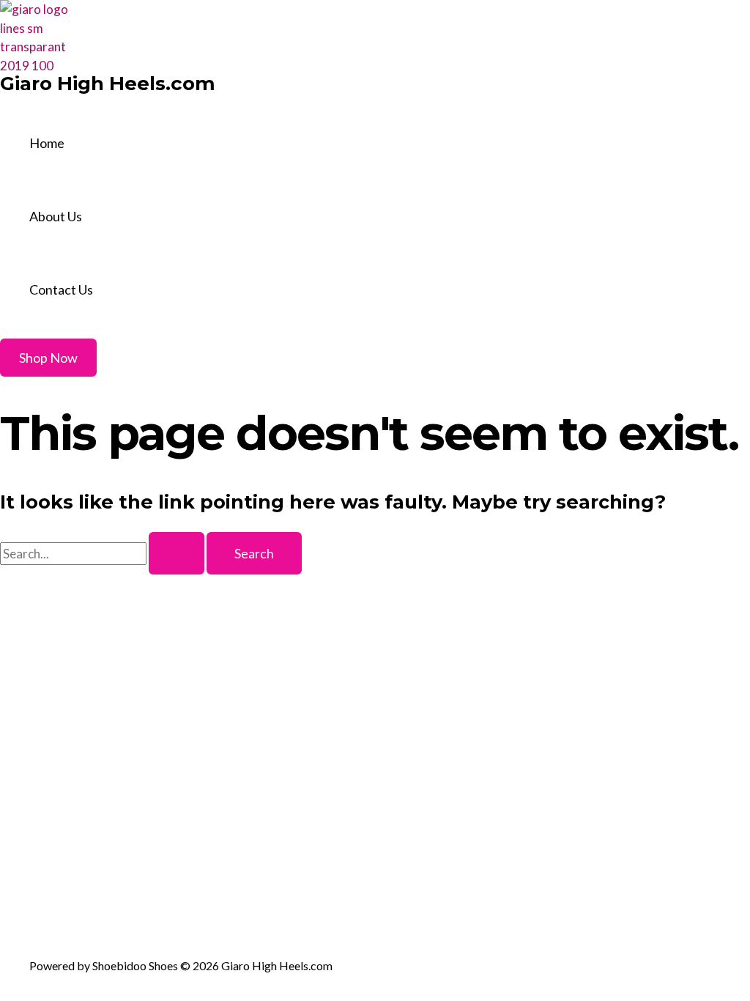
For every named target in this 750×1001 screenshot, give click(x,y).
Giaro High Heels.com (107, 83)
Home (46, 143)
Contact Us (61, 289)
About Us (55, 216)
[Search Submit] (176, 553)
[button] (48, 358)
